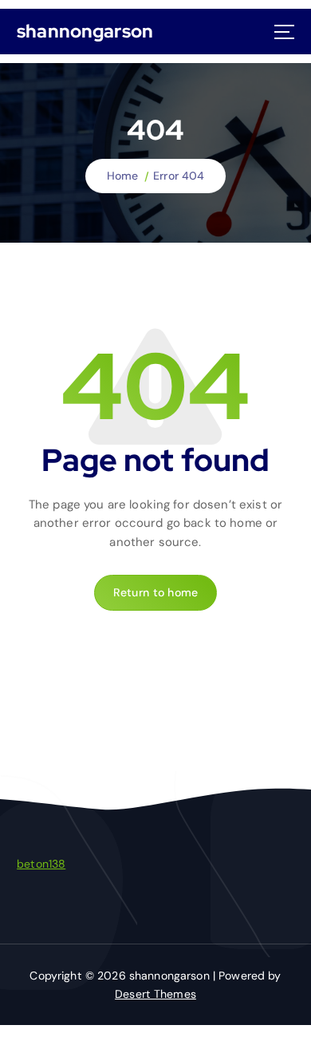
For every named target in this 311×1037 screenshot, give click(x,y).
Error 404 (178, 175)
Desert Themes (155, 994)
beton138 (41, 864)
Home (123, 175)
